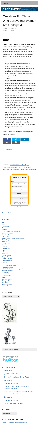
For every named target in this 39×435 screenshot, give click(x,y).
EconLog (4, 241)
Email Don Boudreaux (8, 213)
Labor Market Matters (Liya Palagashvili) (12, 269)
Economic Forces (6, 243)
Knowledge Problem (7, 267)
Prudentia (4, 277)
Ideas (3, 263)
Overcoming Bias (6, 275)
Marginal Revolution (7, 270)
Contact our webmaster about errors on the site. (14, 422)
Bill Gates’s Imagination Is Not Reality (17, 377)
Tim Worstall (5, 282)
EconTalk (4, 246)
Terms (18, 206)
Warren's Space (6, 286)
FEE (3, 250)
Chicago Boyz (6, 236)
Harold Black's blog (7, 260)
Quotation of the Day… (11, 374)
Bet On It (4, 229)
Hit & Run (4, 262)
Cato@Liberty (5, 234)
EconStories (5, 245)
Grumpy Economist (7, 258)
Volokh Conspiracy (7, 284)
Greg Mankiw (5, 257)
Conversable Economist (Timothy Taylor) (13, 238)
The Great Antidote (7, 279)
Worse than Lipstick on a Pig (13, 403)
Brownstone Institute (7, 233)
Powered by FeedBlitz (19, 204)
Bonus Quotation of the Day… (19, 165)
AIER (3, 223)
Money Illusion (6, 272)
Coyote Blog (5, 240)
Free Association (6, 255)
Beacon (4, 228)
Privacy (22, 206)
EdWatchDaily (6, 248)
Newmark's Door (6, 274)
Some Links (8, 371)
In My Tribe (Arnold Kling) (9, 265)
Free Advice (5, 253)
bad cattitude (5, 226)
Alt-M (3, 224)
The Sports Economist (8, 281)
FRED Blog (5, 252)
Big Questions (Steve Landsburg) (11, 231)
